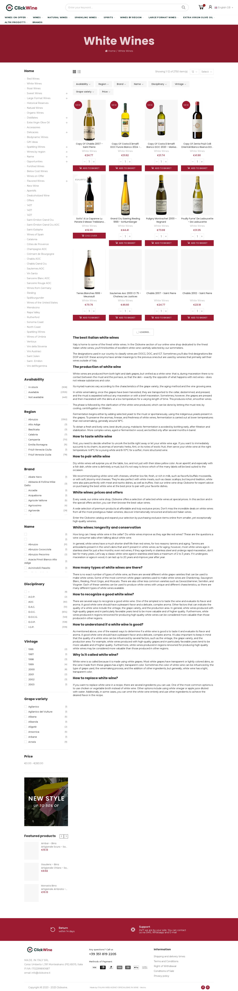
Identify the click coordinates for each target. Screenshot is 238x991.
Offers (30, 200)
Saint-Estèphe (35, 229)
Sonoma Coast (35, 322)
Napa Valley (33, 312)
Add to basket (90, 168)
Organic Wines (35, 112)
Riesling (31, 292)
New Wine (33, 185)
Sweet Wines (34, 93)
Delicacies (32, 132)
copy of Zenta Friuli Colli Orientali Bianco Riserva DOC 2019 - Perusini (197, 147)
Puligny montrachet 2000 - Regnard (161, 220)
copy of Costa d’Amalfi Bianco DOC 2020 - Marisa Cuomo (161, 147)
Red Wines (33, 78)
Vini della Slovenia (37, 346)
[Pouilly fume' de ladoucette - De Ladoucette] (197, 194)
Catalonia (32, 239)
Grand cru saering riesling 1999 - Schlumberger (125, 220)
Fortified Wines (35, 166)
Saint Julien (33, 356)
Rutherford (33, 317)
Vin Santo (32, 273)
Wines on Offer (35, 176)
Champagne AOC (37, 249)
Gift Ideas (32, 142)
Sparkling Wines (36, 146)
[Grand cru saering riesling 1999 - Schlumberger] (125, 194)
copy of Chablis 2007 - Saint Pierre (89, 145)
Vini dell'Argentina (37, 365)
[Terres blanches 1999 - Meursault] (89, 269)
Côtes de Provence (38, 244)
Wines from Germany (39, 288)
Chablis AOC (34, 258)
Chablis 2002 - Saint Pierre (197, 293)
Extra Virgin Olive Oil (38, 122)
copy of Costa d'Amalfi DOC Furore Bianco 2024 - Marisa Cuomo (125, 147)
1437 (29, 205)
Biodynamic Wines (37, 137)
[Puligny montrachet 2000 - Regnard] (161, 194)
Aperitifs (31, 190)
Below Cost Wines (37, 171)
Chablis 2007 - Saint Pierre (161, 293)
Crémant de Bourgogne (40, 253)
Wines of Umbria (36, 336)
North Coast (34, 327)
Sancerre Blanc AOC (38, 278)
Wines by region (36, 151)
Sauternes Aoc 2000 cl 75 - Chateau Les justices (125, 295)
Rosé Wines (33, 88)
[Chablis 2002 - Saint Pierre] (197, 269)
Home (29, 71)
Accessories (33, 127)
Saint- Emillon (34, 361)
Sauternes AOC (35, 268)
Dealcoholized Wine (38, 195)
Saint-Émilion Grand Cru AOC (43, 224)
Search (183, 7)
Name (30, 156)
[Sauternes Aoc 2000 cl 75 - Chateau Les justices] (125, 269)
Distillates (32, 117)
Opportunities (34, 161)
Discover (91, 235)
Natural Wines (35, 107)
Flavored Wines (35, 180)
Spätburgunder (35, 297)
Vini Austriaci (34, 351)
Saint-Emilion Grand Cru (40, 219)
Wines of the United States (42, 302)
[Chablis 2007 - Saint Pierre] (161, 269)
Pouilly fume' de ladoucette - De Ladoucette (197, 220)
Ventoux (31, 341)
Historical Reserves (37, 103)
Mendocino (33, 307)
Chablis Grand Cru (37, 263)
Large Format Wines (38, 98)
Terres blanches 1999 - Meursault (89, 295)
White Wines (89, 151)
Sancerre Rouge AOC (39, 283)
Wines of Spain (35, 234)
